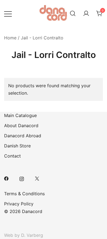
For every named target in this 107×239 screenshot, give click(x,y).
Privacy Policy (18, 203)
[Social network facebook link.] (6, 178)
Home (10, 37)
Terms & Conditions (24, 193)
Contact (12, 156)
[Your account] (86, 13)
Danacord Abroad (22, 135)
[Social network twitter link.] (37, 178)
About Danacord (21, 125)
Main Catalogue (20, 115)
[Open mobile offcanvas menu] (8, 13)
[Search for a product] (72, 14)
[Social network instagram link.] (21, 178)
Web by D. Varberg (23, 235)
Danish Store (17, 145)
